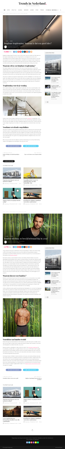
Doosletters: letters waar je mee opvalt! (10, 378)
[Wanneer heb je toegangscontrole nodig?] (12, 193)
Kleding (20, 10)
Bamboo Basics (13, 255)
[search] (60, 10)
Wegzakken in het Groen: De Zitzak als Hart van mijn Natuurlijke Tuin (30, 181)
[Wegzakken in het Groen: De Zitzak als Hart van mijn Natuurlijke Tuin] (32, 173)
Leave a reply (8, 161)
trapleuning (29, 118)
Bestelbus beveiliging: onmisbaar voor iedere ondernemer (32, 201)
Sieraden (26, 10)
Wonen (32, 10)
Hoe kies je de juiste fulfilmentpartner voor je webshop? (55, 87)
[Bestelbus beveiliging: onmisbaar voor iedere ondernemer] (32, 193)
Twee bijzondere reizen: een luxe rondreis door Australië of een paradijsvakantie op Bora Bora (56, 95)
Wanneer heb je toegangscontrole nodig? (12, 201)
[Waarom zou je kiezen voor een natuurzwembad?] (12, 173)
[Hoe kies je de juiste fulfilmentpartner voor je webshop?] (47, 86)
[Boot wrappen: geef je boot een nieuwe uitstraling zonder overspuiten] (47, 78)
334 (41, 421)
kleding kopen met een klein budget (32, 363)
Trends (42, 10)
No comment (22, 241)
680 (20, 423)
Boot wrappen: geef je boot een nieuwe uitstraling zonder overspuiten (55, 79)
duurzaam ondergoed (33, 347)
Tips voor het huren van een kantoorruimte (33, 154)
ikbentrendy (10, 46)
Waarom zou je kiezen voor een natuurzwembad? (11, 180)
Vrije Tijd (14, 10)
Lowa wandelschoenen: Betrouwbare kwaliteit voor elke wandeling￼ (11, 420)
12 (20, 183)
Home (8, 10)
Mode (37, 10)
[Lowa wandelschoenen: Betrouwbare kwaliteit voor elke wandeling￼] (12, 411)
